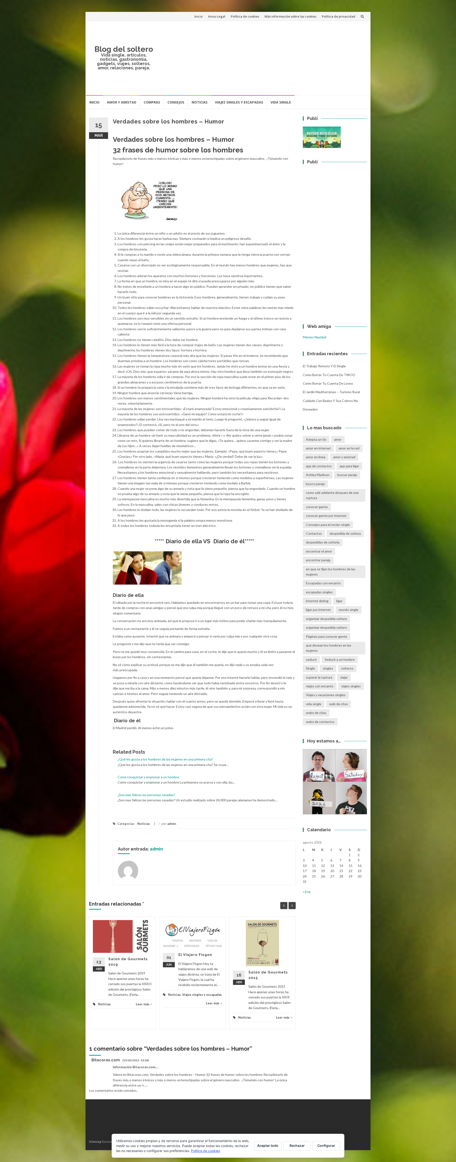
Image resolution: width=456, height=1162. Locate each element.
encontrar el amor (319, 551)
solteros (347, 668)
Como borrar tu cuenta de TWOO (329, 375)
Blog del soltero (124, 49)
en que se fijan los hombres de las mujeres (330, 571)
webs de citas (316, 713)
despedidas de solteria (322, 542)
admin (171, 824)
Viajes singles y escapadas (239, 102)
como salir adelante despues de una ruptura (332, 495)
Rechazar (297, 1145)
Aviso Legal (216, 16)
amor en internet (318, 448)
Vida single (281, 102)
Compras (152, 102)
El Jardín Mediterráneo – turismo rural (331, 392)
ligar (339, 601)
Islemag (95, 1141)
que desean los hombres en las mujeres (328, 647)
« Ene (307, 892)
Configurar (326, 1145)
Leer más (142, 1004)
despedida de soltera (345, 533)
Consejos (175, 102)
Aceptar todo (267, 1145)
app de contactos (319, 466)
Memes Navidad (314, 337)
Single (310, 668)
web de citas (338, 704)
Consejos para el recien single (328, 525)
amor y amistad (344, 457)
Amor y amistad (121, 102)
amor (338, 439)
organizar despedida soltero (326, 627)
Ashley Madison (317, 475)
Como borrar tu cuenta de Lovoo (328, 383)
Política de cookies (245, 16)
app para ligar (349, 466)
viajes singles (351, 686)
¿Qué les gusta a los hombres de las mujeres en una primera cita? (165, 759)
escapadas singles (319, 592)
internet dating (317, 601)
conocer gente (317, 507)
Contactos (314, 533)
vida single (313, 704)
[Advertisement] (262, 58)
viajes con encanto (319, 686)
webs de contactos (320, 722)
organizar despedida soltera (326, 619)
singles (328, 668)
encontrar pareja (318, 560)
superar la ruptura (319, 677)
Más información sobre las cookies (290, 16)
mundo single (348, 610)
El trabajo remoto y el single (324, 366)
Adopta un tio (316, 439)
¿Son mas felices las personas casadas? (146, 795)
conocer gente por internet (326, 516)
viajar (344, 677)
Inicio (198, 16)
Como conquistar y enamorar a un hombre (148, 777)
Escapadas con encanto (323, 583)
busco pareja (315, 484)
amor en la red (349, 448)
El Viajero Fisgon (195, 955)
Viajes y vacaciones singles (326, 695)
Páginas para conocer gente (326, 636)
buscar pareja (347, 475)
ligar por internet (318, 610)
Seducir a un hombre (340, 659)
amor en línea (315, 457)
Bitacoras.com (105, 1060)
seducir (311, 659)
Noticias (200, 102)
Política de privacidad (338, 16)
